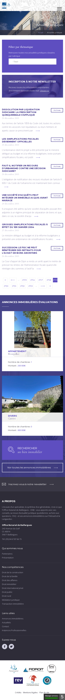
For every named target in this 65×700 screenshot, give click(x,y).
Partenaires (7, 553)
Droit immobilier (9, 584)
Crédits (18, 692)
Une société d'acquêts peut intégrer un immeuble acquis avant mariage (25, 198)
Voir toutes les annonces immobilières (29, 467)
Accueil (40, 32)
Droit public (7, 592)
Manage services (51, 696)
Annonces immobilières (12, 618)
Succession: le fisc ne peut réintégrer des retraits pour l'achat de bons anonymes (21, 250)
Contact (5, 626)
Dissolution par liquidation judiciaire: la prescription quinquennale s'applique (21, 112)
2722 (22, 286)
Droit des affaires (9, 580)
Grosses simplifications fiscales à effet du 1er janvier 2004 (25, 226)
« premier (5, 280)
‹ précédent (13, 280)
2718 (49, 280)
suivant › (42, 286)
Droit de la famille (10, 576)
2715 (24, 280)
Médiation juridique (11, 600)
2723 (30, 286)
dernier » (50, 286)
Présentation (8, 557)
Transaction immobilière (13, 604)
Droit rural (6, 596)
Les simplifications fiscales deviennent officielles (20, 140)
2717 (41, 280)
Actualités (6, 622)
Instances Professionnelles (14, 630)
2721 (14, 286)
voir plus (38, 130)
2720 (6, 286)
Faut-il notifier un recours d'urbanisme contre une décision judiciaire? (24, 168)
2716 (32, 280)
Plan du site (44, 692)
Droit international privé (12, 588)
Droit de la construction (12, 572)
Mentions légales (30, 692)
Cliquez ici (44, 90)
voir (32, 341)
